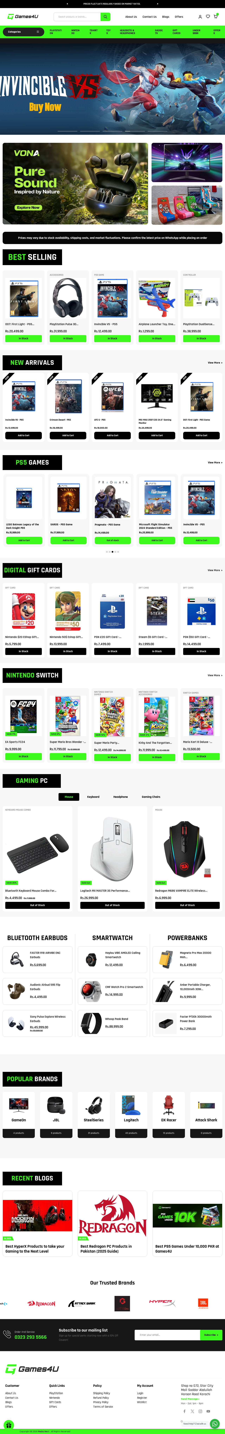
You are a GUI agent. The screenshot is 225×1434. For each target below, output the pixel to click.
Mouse (69, 797)
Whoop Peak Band (116, 1019)
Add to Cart (23, 435)
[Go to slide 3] (112, 552)
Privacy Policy (100, 1402)
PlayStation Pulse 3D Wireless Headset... (63, 324)
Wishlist (142, 1402)
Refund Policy (101, 1398)
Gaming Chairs (151, 797)
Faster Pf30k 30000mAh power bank (196, 1019)
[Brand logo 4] (120, 1303)
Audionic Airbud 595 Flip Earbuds (45, 987)
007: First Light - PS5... (19, 324)
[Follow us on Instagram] (200, 1411)
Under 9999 (196, 32)
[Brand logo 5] (160, 1303)
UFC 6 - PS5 (99, 419)
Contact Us (11, 1398)
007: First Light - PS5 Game (196, 419)
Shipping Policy (101, 1393)
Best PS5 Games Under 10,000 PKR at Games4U (187, 1249)
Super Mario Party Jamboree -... (105, 743)
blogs (7, 1238)
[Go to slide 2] (109, 552)
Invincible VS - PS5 (105, 324)
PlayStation (56, 32)
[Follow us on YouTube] (208, 1411)
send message (189, 1399)
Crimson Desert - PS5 (60, 419)
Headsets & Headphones (127, 32)
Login (140, 1393)
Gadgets (159, 32)
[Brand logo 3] (79, 1303)
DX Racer (168, 1120)
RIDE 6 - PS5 (101, 524)
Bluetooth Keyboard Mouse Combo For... (30, 891)
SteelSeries (94, 1120)
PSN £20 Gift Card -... (107, 637)
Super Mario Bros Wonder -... (68, 742)
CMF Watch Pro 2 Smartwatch (124, 987)
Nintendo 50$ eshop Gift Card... (65, 637)
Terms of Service (103, 1407)
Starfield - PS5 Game (195, 524)
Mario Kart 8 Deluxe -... (197, 742)
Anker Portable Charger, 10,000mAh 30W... (195, 987)
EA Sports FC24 (15, 742)
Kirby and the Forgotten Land (154, 743)
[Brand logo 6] (200, 1303)
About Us (10, 1393)
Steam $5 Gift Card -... (153, 637)
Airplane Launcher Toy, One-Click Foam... (156, 324)
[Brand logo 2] (39, 1303)
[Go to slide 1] (107, 552)
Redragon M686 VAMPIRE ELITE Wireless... (181, 891)
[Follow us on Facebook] (184, 1411)
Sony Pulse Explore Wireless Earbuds (48, 1019)
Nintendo (75, 32)
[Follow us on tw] (192, 1411)
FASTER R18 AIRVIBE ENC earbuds (45, 955)
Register (142, 1398)
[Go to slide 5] (118, 552)
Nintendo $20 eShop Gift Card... (21, 637)
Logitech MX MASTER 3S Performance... (105, 891)
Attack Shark (206, 1120)
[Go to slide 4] (115, 552)
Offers (216, 32)
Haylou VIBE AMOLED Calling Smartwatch (122, 955)
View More (214, 363)
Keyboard (93, 797)
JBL (56, 1120)
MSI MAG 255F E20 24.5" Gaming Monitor (155, 421)
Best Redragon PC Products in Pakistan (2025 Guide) (106, 1249)
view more (214, 570)
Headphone (120, 797)
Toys (108, 32)
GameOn (19, 1120)
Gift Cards (177, 32)
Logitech (131, 1120)
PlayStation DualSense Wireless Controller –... (197, 324)
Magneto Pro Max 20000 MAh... (195, 955)
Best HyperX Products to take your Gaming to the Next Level (34, 1249)
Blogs (8, 1402)
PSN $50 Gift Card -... (196, 637)
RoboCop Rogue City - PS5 (154, 524)
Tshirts (94, 32)
